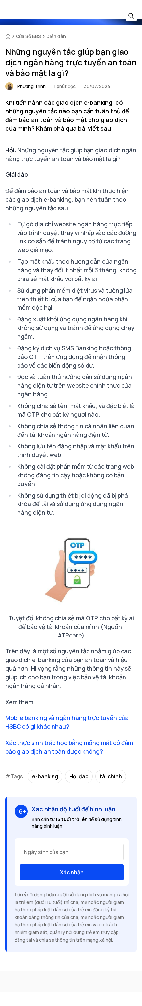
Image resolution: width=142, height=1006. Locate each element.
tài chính (111, 776)
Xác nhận (72, 872)
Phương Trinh (31, 86)
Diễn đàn (56, 36)
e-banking (45, 776)
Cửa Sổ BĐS (28, 36)
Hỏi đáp (79, 776)
